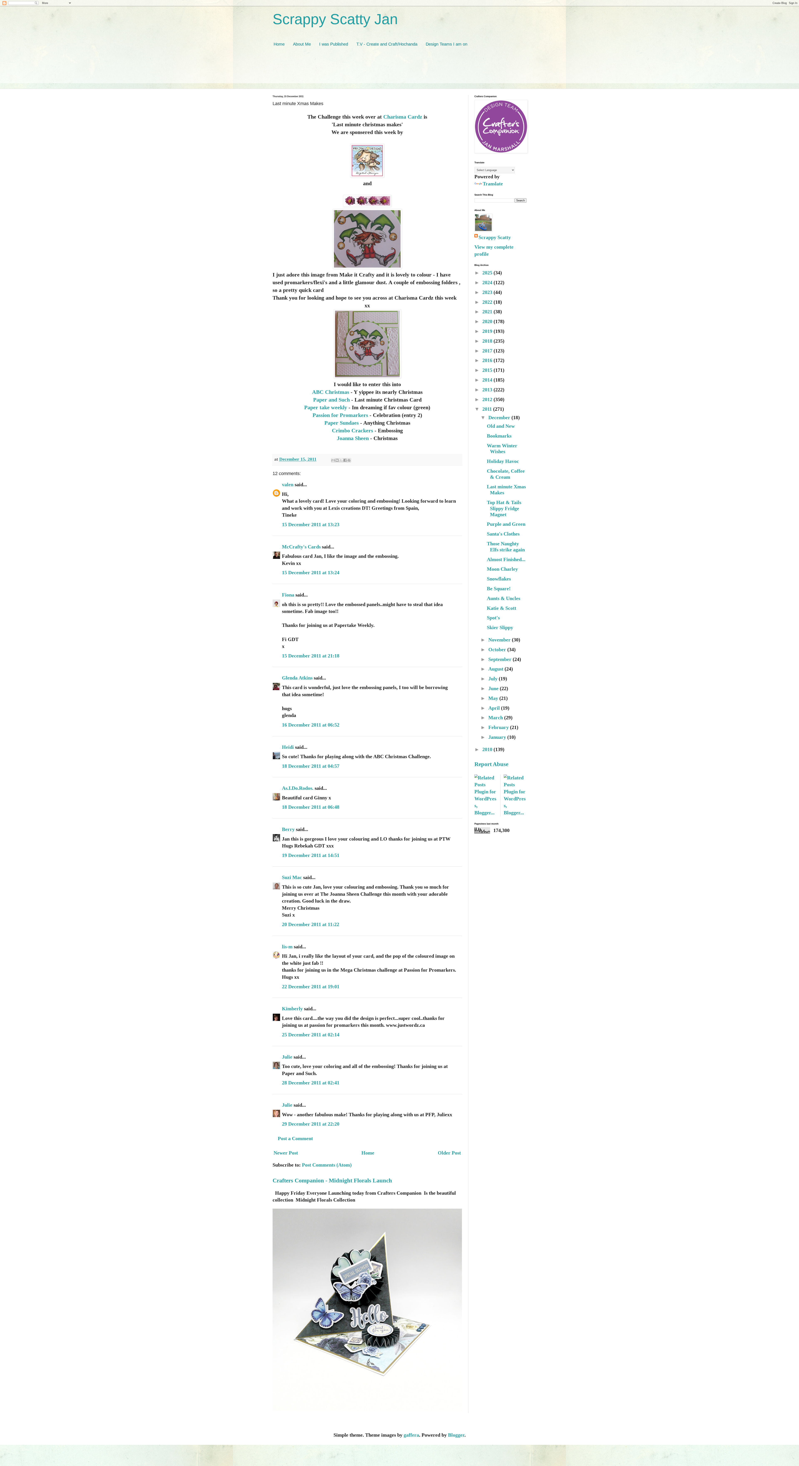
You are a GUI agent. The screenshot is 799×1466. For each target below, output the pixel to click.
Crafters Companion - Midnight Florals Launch (332, 1180)
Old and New (501, 426)
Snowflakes (499, 579)
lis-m (287, 946)
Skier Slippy (500, 627)
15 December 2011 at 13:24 (310, 572)
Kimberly (292, 1008)
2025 (488, 272)
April (494, 708)
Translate (493, 183)
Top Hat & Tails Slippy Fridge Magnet (504, 508)
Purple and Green (506, 524)
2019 (488, 331)
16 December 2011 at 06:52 (310, 725)
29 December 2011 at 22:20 (310, 1124)
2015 (488, 370)
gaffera (411, 1435)
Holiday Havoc (503, 461)
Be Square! (499, 588)
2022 (488, 302)
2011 (487, 409)
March (496, 717)
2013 (488, 389)
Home (279, 44)
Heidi (288, 747)
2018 (488, 341)
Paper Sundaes (341, 423)
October (497, 649)
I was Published (333, 44)
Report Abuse (491, 764)
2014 (488, 380)
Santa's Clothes (503, 534)
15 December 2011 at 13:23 (310, 524)
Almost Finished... (506, 559)
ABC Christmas (330, 392)
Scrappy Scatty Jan (335, 19)
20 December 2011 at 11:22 (310, 924)
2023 (488, 292)
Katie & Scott (501, 608)
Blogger (456, 1435)
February (499, 727)
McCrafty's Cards (301, 546)
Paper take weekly (325, 407)
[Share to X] (341, 460)
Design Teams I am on (446, 44)
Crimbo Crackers (352, 430)
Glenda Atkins (297, 678)
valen (287, 484)
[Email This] (333, 460)
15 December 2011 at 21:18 (310, 656)
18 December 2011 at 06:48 (310, 807)
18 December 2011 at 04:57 (310, 766)
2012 (488, 399)
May (493, 698)
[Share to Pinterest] (349, 460)
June (494, 688)
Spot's (493, 617)
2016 (488, 360)
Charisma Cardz (402, 117)
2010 (488, 749)
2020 (488, 321)
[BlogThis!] (337, 460)
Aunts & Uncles (503, 598)
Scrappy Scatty (495, 237)
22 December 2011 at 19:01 (310, 986)
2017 (488, 350)
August (496, 669)
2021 (488, 311)
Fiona (288, 595)
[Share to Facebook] (345, 460)
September (500, 659)
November (500, 639)
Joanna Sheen (353, 438)
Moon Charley (502, 569)
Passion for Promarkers (340, 415)
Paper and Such (331, 400)
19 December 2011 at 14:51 (310, 855)
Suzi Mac (292, 877)
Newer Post (286, 1153)
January (497, 737)
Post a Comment (295, 1138)
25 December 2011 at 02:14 (310, 1034)
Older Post (449, 1153)
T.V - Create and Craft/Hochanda (386, 44)
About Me (302, 44)
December (499, 417)
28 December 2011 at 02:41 (310, 1082)
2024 (488, 282)
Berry (289, 829)
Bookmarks (499, 436)
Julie (287, 1057)
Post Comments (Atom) (327, 1165)
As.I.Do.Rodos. (297, 788)
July (493, 678)
